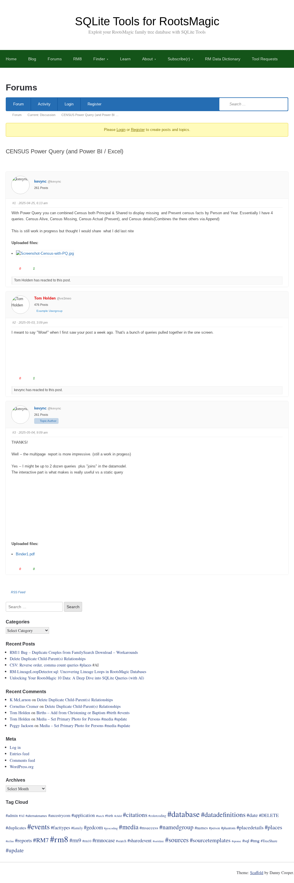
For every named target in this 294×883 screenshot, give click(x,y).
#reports (23, 840)
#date (252, 814)
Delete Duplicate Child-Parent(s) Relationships (48, 658)
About (147, 59)
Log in (15, 747)
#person (214, 828)
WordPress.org (22, 766)
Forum (18, 104)
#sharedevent (139, 840)
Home (11, 59)
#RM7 (41, 840)
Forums (55, 59)
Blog (32, 59)
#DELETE (269, 815)
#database (183, 813)
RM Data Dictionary (222, 59)
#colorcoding (157, 816)
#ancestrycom (59, 815)
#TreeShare (269, 840)
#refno (10, 841)
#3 (14, 432)
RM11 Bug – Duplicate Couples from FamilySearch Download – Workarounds (74, 652)
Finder (99, 59)
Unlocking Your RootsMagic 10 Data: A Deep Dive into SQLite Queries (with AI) (77, 678)
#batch (100, 816)
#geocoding (111, 828)
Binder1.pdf (25, 554)
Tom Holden (45, 298)
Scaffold (256, 872)
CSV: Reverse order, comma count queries (45, 665)
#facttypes (60, 827)
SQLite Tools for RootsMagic (147, 21)
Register (94, 104)
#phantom (228, 827)
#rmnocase (103, 840)
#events (123, 712)
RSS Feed (18, 592)
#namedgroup (176, 827)
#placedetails (250, 827)
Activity (44, 104)
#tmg (255, 840)
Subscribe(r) (179, 59)
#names (201, 827)
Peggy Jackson (21, 725)
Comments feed (22, 760)
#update (120, 719)
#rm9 (75, 840)
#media (107, 719)
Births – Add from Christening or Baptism (71, 712)
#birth (111, 712)
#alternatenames (36, 816)
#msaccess (149, 827)
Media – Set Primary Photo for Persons (68, 719)
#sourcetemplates (210, 840)
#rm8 (59, 839)
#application (83, 815)
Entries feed (19, 753)
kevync (40, 181)
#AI (21, 816)
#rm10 (86, 841)
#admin (12, 815)
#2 (14, 322)
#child (118, 816)
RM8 (77, 59)
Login (69, 104)
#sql (245, 840)
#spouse (236, 841)
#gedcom (93, 827)
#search (121, 841)
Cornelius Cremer (24, 706)
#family (77, 827)
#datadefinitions (223, 814)
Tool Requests (265, 59)
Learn (125, 59)
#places (85, 665)
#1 (14, 203)
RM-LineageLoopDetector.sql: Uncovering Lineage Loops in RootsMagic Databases (78, 671)
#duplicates (16, 827)
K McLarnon (20, 699)
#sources (177, 839)
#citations (135, 814)
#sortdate (158, 841)
